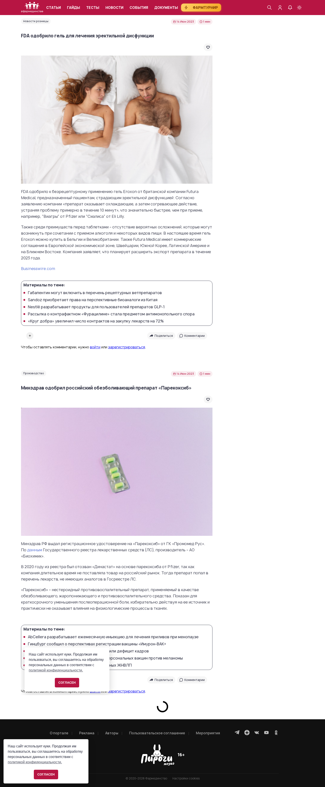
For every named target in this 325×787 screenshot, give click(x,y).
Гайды (73, 7)
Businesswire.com (38, 268)
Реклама (86, 733)
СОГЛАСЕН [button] (46, 774)
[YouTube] (266, 732)
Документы (166, 7)
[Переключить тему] (299, 7)
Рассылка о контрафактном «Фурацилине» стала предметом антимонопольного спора (111, 314)
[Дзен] (247, 732)
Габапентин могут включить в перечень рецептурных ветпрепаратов (95, 293)
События (139, 7)
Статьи (53, 7)
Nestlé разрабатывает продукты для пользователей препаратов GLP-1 (96, 307)
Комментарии (194, 336)
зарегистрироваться (126, 347)
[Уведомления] (290, 7)
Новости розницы (35, 21)
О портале (59, 733)
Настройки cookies (186, 778)
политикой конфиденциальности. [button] (35, 762)
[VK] (256, 732)
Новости (114, 7)
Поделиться (164, 336)
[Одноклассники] (276, 732)
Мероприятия (208, 733)
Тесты (92, 7)
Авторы (111, 733)
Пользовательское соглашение (157, 733)
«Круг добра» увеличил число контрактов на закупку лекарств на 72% (96, 321)
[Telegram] (237, 732)
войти (95, 347)
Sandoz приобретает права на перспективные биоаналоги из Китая (92, 300)
